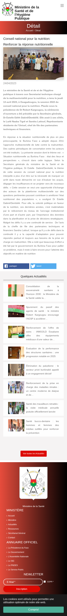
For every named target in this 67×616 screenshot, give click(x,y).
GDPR (50, 582)
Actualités (12, 524)
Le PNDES (13, 565)
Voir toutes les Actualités (33, 453)
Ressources (13, 529)
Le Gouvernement (16, 552)
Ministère (12, 520)
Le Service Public (16, 570)
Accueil (11, 516)
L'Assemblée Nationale (18, 556)
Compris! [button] (33, 609)
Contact (11, 537)
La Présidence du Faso (18, 548)
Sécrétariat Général (16, 533)
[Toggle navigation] (62, 5)
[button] (16, 266)
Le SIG (11, 561)
